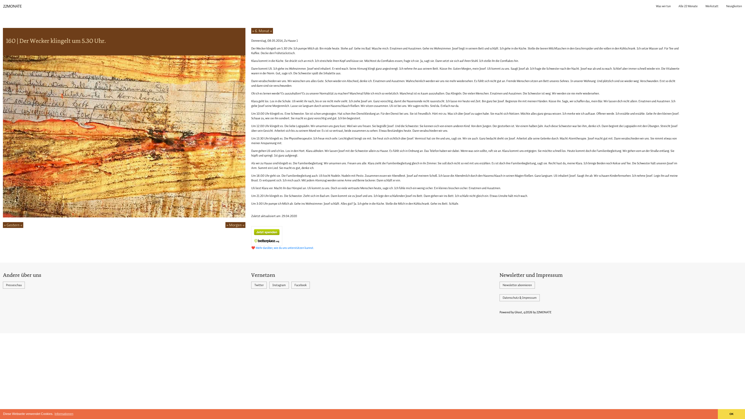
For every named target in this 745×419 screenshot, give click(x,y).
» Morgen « (235, 225)
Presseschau (14, 285)
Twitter (259, 285)
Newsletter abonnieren (517, 285)
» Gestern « (13, 225)
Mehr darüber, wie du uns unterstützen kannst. (285, 248)
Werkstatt (711, 6)
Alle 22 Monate (688, 6)
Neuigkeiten (734, 6)
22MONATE (12, 6)
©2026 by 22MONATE (537, 312)
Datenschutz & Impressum (520, 297)
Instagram (279, 285)
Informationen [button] (64, 414)
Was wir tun (663, 6)
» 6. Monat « (262, 31)
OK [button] (731, 414)
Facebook (301, 285)
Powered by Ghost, (511, 312)
